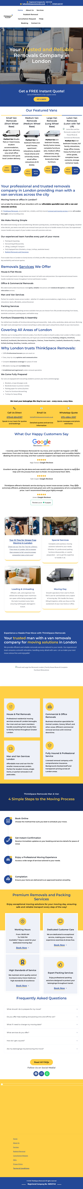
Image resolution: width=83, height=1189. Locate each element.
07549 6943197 (14, 417)
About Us (30, 10)
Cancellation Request (27, 19)
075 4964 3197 (68, 417)
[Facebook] (35, 1073)
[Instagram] (41, 1073)
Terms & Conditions (21, 1168)
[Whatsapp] (47, 1073)
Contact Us (35, 23)
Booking (24, 23)
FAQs (41, 19)
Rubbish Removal (30, 14)
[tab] (41, 1009)
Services (40, 10)
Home (20, 10)
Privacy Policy (18, 1164)
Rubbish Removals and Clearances (17, 252)
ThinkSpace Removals (10, 211)
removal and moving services (58, 211)
